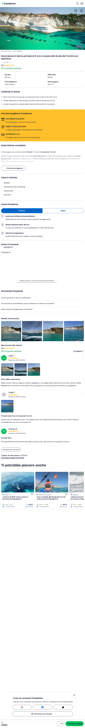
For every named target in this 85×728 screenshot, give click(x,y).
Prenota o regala (74, 723)
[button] (60, 723)
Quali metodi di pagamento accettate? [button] (17, 309)
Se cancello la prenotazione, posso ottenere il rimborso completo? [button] (28, 303)
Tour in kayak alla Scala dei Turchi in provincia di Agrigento (51, 498)
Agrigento (7, 62)
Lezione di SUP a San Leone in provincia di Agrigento (15, 498)
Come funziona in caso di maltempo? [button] (16, 298)
